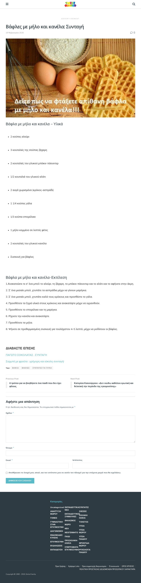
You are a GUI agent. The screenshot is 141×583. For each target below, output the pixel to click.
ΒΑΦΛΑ (15, 368)
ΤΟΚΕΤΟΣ (83, 522)
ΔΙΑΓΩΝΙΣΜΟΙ (56, 531)
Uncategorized (57, 507)
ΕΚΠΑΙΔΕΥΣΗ (56, 549)
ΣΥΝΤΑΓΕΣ (84, 507)
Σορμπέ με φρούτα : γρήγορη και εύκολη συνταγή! (35, 361)
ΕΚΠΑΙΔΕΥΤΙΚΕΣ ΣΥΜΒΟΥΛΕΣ (72, 515)
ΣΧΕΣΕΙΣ (83, 511)
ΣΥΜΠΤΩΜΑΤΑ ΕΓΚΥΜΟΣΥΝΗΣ (72, 548)
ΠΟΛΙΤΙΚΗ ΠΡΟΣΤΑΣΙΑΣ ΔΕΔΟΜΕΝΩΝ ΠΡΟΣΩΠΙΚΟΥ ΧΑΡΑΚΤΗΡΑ (107, 569)
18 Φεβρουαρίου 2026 (15, 33)
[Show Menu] (7, 4)
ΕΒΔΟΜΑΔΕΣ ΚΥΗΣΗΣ (56, 536)
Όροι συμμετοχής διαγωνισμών (94, 566)
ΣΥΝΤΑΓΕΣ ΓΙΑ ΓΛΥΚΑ (42, 368)
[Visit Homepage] (70, 4)
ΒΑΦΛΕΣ (25, 368)
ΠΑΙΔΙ (67, 536)
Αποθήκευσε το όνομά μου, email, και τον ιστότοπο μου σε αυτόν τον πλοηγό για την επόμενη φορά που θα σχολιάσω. (65, 472)
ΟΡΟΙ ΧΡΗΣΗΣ (128, 566)
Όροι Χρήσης (60, 566)
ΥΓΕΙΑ (82, 526)
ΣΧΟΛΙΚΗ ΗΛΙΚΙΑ (83, 516)
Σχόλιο (10, 413)
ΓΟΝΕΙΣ (53, 518)
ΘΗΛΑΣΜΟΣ (70, 520)
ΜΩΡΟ (68, 524)
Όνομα (10, 447)
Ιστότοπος (77, 460)
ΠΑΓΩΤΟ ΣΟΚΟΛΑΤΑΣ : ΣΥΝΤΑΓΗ (26, 355)
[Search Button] (133, 4)
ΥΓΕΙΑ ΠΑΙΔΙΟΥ (83, 537)
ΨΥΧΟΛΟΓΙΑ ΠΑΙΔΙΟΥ (84, 551)
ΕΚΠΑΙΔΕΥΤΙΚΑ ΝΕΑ (72, 508)
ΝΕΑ (67, 528)
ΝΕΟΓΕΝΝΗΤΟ (71, 532)
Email (9, 460)
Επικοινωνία (114, 566)
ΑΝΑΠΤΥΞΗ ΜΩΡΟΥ (55, 512)
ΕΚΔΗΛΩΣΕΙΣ (56, 545)
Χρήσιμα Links (73, 566)
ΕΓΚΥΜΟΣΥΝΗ (56, 541)
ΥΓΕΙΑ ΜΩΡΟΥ (82, 531)
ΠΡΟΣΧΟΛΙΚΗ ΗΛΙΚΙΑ (71, 541)
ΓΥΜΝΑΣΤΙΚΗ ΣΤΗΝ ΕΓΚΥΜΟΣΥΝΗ (56, 524)
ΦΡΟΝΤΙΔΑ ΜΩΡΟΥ (84, 544)
